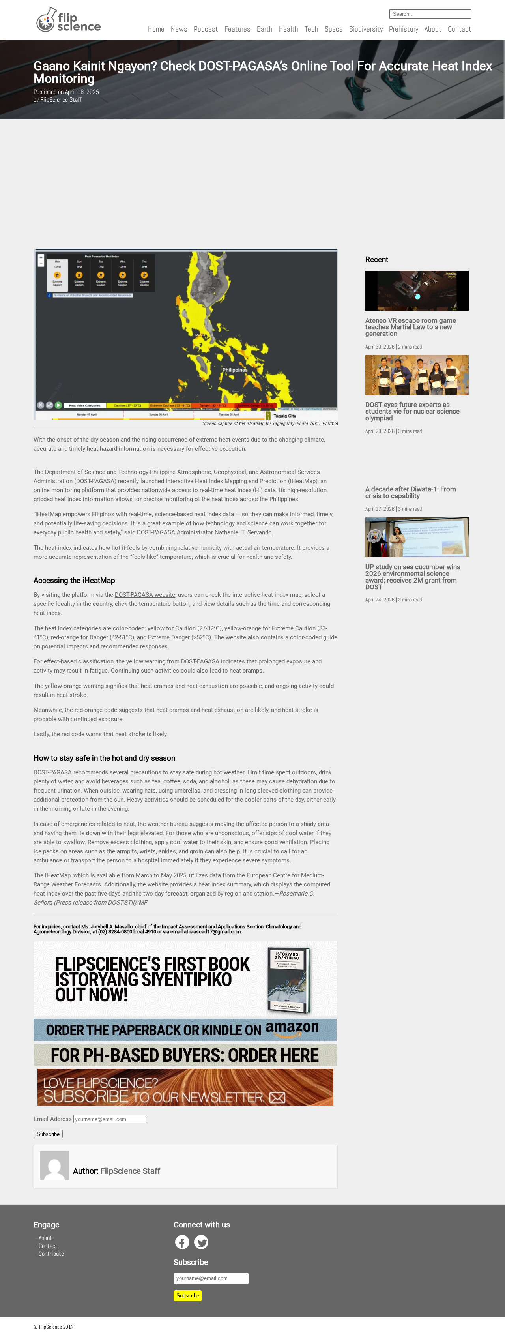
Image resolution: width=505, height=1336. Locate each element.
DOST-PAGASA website (145, 594)
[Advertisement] (252, 184)
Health (288, 29)
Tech (311, 29)
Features (237, 29)
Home (156, 29)
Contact (459, 29)
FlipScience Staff (130, 1171)
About (433, 29)
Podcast (206, 29)
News (179, 29)
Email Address (53, 1118)
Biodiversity (366, 29)
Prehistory (403, 29)
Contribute (51, 1254)
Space (334, 29)
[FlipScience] (68, 30)
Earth (265, 29)
